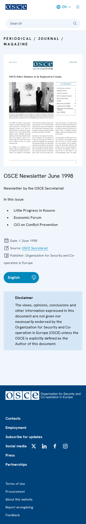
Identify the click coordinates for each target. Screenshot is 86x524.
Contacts (13, 418)
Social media (16, 446)
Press (10, 455)
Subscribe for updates (24, 436)
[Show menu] (77, 7)
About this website (19, 499)
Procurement (15, 491)
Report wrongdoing (19, 507)
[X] (33, 446)
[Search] (75, 23)
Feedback (13, 515)
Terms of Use (15, 484)
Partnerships (16, 464)
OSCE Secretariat (35, 248)
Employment (16, 427)
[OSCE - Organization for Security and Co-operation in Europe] (16, 7)
